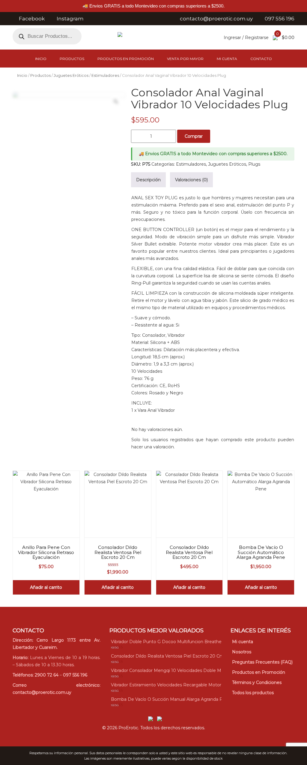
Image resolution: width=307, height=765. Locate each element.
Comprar (194, 136)
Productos (72, 58)
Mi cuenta (227, 58)
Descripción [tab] (148, 179)
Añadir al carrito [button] (46, 587)
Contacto (261, 58)
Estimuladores (105, 75)
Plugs (254, 164)
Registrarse (257, 37)
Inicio (40, 58)
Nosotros (241, 652)
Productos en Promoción (125, 58)
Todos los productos (253, 692)
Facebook (32, 19)
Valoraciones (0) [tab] (191, 179)
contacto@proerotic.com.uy (42, 692)
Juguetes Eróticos (71, 75)
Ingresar (232, 37)
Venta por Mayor (185, 58)
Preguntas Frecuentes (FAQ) (262, 662)
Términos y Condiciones (257, 682)
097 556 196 (75, 675)
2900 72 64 (46, 675)
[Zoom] (115, 101)
